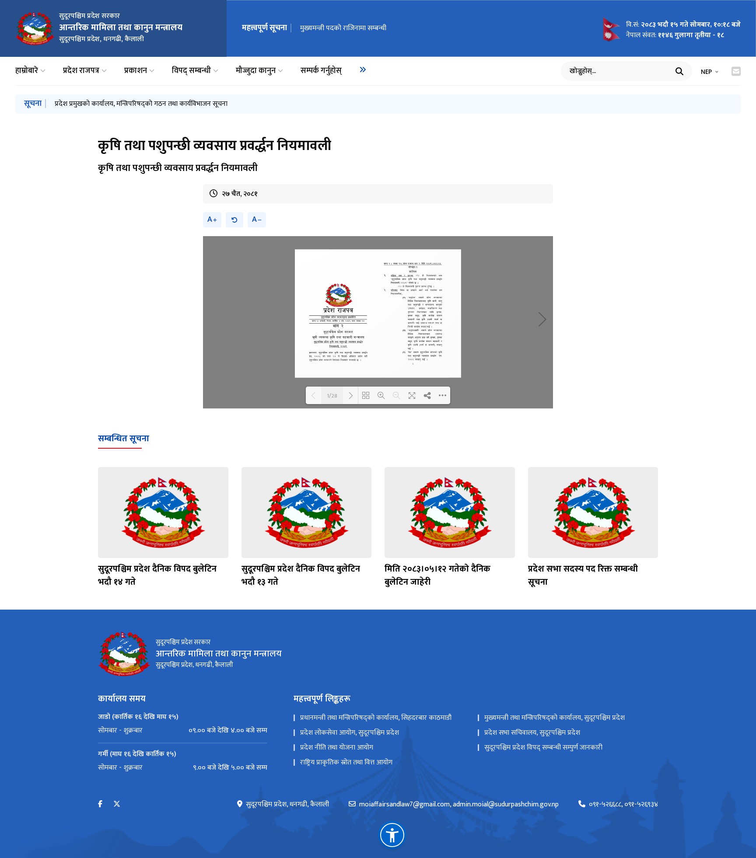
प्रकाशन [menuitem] (135, 71)
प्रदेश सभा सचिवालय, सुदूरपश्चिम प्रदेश (532, 733)
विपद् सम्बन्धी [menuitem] (191, 71)
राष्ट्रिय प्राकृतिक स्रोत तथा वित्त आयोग (346, 762)
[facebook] (100, 804)
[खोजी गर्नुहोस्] (679, 71)
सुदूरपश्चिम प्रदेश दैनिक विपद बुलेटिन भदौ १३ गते (301, 575)
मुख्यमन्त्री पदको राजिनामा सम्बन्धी (343, 28)
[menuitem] (362, 69)
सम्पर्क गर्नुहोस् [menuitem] (321, 71)
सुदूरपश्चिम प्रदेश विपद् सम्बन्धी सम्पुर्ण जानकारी (543, 747)
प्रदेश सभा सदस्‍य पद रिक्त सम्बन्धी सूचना (583, 575)
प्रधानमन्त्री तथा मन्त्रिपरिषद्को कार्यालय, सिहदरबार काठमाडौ (376, 718)
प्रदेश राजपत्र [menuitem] (81, 71)
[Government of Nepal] (35, 28)
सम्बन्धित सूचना (123, 438)
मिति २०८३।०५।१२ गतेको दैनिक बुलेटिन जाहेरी (437, 575)
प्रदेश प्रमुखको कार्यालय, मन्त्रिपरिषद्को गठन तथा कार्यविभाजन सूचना (141, 104)
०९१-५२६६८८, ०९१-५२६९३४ (623, 804)
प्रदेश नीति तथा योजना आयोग (336, 747)
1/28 (332, 395)
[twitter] (116, 804)
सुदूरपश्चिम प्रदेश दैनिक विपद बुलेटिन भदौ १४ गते (157, 575)
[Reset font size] (234, 219)
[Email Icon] (736, 71)
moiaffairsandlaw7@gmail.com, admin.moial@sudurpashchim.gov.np (459, 804)
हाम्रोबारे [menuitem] (26, 71)
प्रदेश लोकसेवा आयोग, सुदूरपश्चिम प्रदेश (349, 733)
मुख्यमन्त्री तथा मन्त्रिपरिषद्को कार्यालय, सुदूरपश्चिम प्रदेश (554, 718)
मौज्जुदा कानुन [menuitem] (256, 71)
